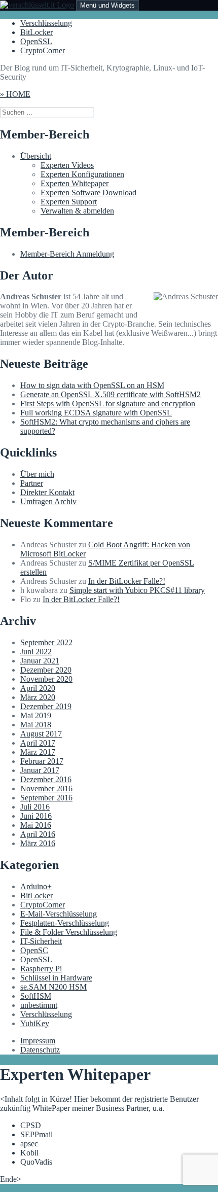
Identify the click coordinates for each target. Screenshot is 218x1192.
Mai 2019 (35, 715)
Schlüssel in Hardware (56, 977)
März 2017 (37, 752)
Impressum (37, 1040)
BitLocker (36, 32)
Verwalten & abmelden (77, 210)
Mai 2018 (35, 724)
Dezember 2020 (45, 669)
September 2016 (46, 797)
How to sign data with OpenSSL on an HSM (92, 385)
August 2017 (41, 733)
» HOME (15, 94)
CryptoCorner (42, 50)
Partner (31, 483)
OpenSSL (36, 41)
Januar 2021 (39, 660)
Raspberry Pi (41, 968)
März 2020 (37, 697)
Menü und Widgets (107, 5)
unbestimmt (38, 1005)
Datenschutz (40, 1049)
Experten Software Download (88, 192)
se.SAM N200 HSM (53, 987)
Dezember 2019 (45, 706)
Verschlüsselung (46, 23)
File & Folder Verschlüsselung (68, 932)
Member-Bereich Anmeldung (67, 254)
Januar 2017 (39, 770)
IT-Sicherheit (41, 941)
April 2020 (37, 688)
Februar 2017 (41, 761)
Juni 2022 (36, 651)
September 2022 (46, 642)
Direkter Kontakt (47, 492)
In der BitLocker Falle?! (126, 581)
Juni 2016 (36, 816)
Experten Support (69, 201)
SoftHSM (35, 996)
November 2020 (46, 679)
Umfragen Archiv (48, 501)
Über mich (37, 474)
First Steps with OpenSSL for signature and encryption (107, 403)
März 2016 (37, 843)
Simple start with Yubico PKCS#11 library (137, 590)
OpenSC (34, 950)
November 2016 (46, 788)
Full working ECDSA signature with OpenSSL (96, 412)
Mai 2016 (35, 825)
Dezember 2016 (45, 779)
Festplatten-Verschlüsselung (64, 923)
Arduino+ (36, 886)
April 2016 (37, 834)
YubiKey (34, 1023)
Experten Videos (67, 165)
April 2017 (37, 743)
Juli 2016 (35, 806)
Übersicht (35, 156)
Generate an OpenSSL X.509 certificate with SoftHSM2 (110, 394)
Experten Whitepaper (74, 183)
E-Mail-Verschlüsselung (58, 913)
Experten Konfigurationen (82, 174)
